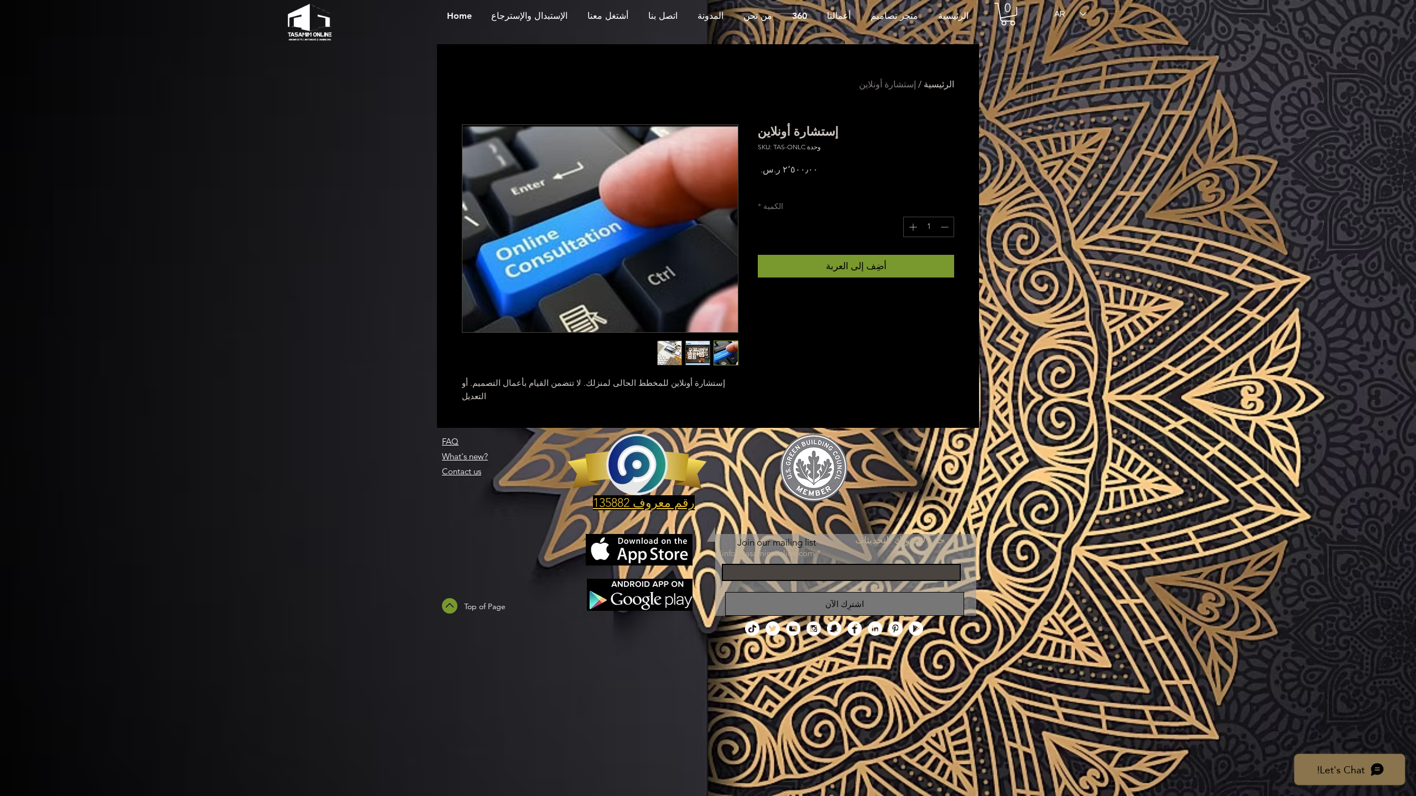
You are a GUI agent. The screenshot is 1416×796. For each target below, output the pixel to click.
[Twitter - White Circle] (773, 628)
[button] (1008, 14)
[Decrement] (945, 227)
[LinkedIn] (875, 628)
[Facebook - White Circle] (854, 628)
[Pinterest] (895, 628)
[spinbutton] (929, 227)
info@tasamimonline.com (768, 553)
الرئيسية (939, 84)
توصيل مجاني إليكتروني (796, 184)
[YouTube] (793, 628)
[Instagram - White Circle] (813, 628)
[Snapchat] (834, 628)
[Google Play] (916, 628)
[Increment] (912, 227)
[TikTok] (752, 628)
